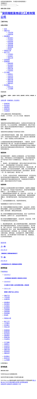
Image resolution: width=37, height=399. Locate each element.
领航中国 (10, 79)
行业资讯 (10, 70)
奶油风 (10, 49)
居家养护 (10, 67)
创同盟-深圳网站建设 (21, 382)
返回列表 (3, 242)
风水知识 (10, 65)
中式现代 (10, 39)
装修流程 (10, 63)
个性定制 (10, 32)
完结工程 (10, 58)
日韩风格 (10, 43)
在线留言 (9, 384)
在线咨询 (3, 384)
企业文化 (10, 76)
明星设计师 (7, 50)
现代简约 (10, 38)
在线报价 (15, 384)
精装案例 (7, 36)
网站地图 (12, 382)
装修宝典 (10, 68)
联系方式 (10, 87)
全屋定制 (10, 34)
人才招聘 (10, 88)
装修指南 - (10, 100)
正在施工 (10, 56)
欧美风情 (10, 41)
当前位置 (3, 100)
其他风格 (10, 47)
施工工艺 (7, 52)
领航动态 (10, 83)
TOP (19, 384)
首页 (5, 29)
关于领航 (7, 72)
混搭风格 (10, 45)
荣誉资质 (10, 81)
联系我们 (7, 85)
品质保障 (7, 59)
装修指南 (7, 61)
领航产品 (7, 30)
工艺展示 (10, 54)
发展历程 (10, 77)
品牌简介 (10, 74)
